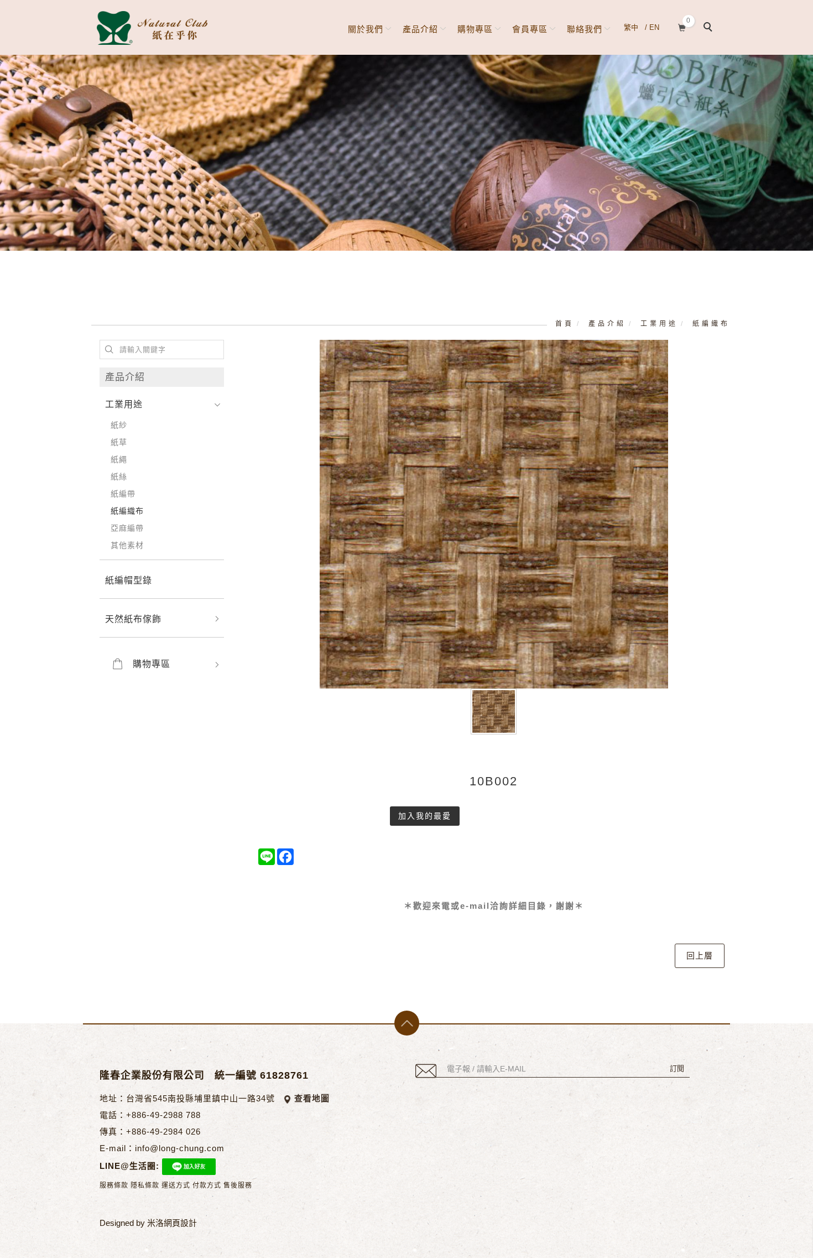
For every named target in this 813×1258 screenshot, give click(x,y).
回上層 (699, 955)
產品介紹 (420, 29)
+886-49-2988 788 (163, 1115)
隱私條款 (145, 1185)
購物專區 (475, 29)
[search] (709, 28)
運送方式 (175, 1185)
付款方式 (206, 1185)
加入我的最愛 (424, 815)
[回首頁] (152, 28)
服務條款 (114, 1185)
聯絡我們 (584, 29)
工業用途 (659, 324)
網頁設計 (180, 1223)
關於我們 (365, 29)
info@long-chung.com (180, 1148)
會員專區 (530, 29)
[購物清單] (682, 26)
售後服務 (237, 1185)
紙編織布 (711, 324)
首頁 (564, 324)
